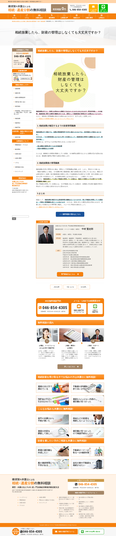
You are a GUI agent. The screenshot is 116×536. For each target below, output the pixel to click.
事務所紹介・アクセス (21, 145)
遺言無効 (17, 106)
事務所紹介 (22, 500)
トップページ (23, 497)
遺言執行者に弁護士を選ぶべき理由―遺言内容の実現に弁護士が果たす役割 (86, 515)
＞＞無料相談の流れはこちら (70, 214)
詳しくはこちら (69, 366)
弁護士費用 (18, 158)
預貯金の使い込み (20, 102)
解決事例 (17, 149)
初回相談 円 (59, 8)
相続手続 (17, 127)
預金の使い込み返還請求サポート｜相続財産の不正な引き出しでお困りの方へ (66, 509)
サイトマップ (19, 171)
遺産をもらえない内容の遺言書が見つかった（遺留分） (66, 515)
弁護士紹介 (18, 154)
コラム (17, 162)
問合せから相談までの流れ (46, 500)
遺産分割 (17, 93)
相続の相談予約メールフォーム (85, 492)
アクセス (22, 505)
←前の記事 (56, 287)
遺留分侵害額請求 (20, 97)
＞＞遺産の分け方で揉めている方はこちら (50, 207)
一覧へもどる (70, 287)
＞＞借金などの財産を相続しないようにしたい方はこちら (55, 118)
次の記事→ (84, 287)
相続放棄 (17, 118)
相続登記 (17, 123)
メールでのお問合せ (93, 10)
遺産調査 (17, 88)
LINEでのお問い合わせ (103, 10)
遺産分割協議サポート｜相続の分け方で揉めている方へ (66, 499)
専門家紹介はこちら (68, 274)
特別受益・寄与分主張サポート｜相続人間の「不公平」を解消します (23, 112)
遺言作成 (17, 137)
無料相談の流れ (19, 167)
